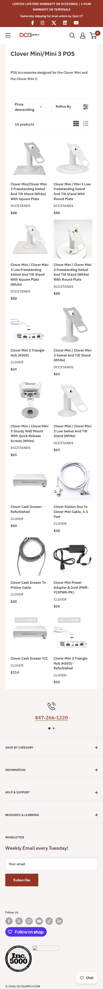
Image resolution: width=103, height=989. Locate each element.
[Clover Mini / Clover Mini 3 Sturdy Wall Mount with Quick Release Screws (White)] (30, 400)
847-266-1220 (51, 718)
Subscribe (21, 880)
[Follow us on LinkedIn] (59, 921)
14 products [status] (24, 124)
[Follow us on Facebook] (9, 921)
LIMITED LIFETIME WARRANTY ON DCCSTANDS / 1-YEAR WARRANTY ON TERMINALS (51, 6)
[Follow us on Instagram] (29, 921)
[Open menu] (8, 35)
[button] (31, 107)
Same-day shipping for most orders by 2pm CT (51, 16)
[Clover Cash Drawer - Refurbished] (30, 481)
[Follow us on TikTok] (49, 921)
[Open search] (72, 35)
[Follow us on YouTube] (39, 921)
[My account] (82, 35)
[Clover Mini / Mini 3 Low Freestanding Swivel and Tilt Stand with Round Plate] (73, 158)
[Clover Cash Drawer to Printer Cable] (30, 556)
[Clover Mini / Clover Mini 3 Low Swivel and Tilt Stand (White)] (73, 400)
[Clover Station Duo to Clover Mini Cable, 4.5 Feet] (73, 481)
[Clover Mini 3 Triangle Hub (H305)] (30, 324)
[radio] (76, 125)
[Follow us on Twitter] (19, 921)
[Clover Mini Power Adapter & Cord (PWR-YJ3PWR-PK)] (73, 556)
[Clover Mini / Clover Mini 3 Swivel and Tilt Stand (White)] (73, 324)
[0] (93, 35)
